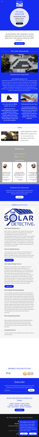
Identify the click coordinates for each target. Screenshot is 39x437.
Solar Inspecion (19, 410)
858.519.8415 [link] (19, 1)
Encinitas (11, 405)
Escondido (16, 405)
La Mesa (21, 405)
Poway (9, 406)
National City (27, 405)
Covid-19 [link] (24, 417)
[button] (4, 1)
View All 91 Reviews (19, 160)
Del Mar (27, 403)
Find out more (9, 260)
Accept (33, 433)
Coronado (23, 403)
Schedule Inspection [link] (13, 417)
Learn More (19, 197)
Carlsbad (12, 403)
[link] (19, 3)
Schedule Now (19, 23)
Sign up (31, 390)
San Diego (22, 406)
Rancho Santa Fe (15, 406)
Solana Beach (28, 406)
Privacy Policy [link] (29, 417)
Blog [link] (20, 417)
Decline (24, 433)
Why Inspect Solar (19, 43)
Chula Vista (17, 403)
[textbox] (15, 390)
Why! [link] (8, 417)
